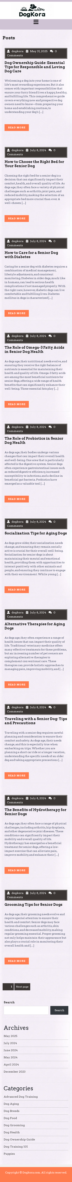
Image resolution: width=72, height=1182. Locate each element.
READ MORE (18, 128)
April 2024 (11, 1064)
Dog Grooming (14, 1125)
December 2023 (15, 1071)
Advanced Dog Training (21, 1096)
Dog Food (10, 1118)
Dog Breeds (11, 1111)
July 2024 (10, 1043)
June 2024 (11, 1050)
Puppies (9, 1153)
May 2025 (10, 1036)
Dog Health (12, 1132)
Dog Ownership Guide (19, 1139)
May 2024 (10, 1057)
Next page (22, 986)
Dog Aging (11, 1103)
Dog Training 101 (16, 1146)
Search (9, 1002)
